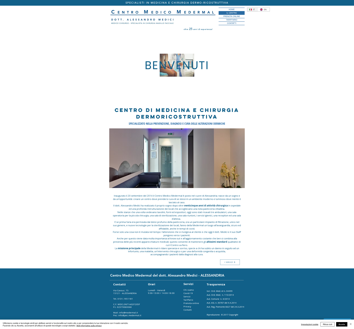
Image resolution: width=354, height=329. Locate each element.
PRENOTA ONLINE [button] (231, 16)
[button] (177, 158)
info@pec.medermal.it (129, 315)
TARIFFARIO (231, 20)
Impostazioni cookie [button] (309, 324)
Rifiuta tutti (327, 324)
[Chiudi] (350, 324)
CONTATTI (231, 23)
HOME (232, 9)
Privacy (187, 306)
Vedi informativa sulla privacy (89, 325)
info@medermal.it (128, 312)
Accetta (342, 324)
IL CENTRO (232, 13)
